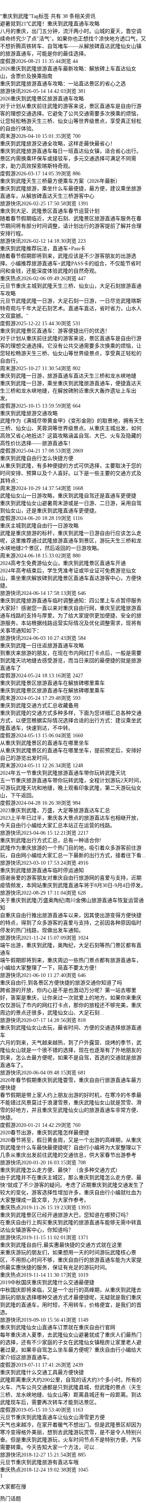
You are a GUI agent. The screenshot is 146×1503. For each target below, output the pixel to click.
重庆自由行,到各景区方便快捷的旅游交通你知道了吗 (61, 983)
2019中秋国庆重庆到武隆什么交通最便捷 (47, 1282)
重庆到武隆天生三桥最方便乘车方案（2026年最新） (60, 181)
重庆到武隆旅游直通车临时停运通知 (42, 870)
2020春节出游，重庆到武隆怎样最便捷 (44, 1132)
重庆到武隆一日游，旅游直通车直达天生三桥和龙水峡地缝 (68, 376)
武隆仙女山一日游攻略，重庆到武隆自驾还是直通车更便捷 (68, 496)
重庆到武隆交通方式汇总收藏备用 (39, 705)
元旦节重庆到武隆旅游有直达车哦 (39, 1462)
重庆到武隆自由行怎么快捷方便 (36, 458)
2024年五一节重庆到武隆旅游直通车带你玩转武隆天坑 (63, 773)
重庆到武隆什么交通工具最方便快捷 (42, 1372)
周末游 (8, 136)
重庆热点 (10, 278)
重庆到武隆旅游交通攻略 (29, 413)
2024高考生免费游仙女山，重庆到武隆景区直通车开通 (63, 563)
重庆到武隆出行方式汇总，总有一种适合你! (50, 840)
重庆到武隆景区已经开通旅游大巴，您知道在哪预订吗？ (65, 1215)
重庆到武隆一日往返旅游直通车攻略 (42, 645)
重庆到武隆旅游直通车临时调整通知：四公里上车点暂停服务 (71, 601)
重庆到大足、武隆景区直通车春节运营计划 (50, 211)
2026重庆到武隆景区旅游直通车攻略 (42, 99)
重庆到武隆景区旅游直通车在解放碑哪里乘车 (52, 683)
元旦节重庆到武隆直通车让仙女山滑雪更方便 (52, 1417)
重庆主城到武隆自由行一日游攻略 (39, 526)
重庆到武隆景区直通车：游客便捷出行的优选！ (55, 331)
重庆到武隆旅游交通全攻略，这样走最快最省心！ (57, 143)
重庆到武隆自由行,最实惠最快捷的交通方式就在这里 (61, 1245)
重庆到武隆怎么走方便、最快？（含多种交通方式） (60, 1170)
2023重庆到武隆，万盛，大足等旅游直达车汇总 (55, 810)
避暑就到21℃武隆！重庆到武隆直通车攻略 (50, 24)
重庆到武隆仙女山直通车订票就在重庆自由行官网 (57, 1327)
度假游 (8, 61)
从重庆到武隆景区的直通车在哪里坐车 (44, 743)
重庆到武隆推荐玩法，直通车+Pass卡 (42, 248)
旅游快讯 (10, 91)
